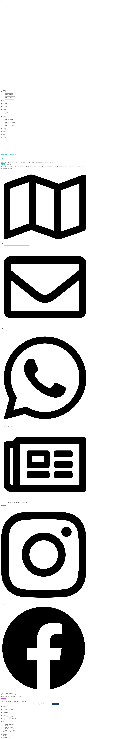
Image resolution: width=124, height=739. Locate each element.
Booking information (46, 704)
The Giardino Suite (9, 125)
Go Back (3, 164)
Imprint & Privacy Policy (34, 704)
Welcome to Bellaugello (8, 731)
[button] (3, 698)
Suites (4, 118)
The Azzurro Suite (9, 121)
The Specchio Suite (10, 122)
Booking (5, 132)
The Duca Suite (9, 119)
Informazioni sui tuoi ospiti (9, 718)
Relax (4, 127)
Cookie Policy (55, 704)
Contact (5, 135)
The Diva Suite (8, 124)
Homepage (8, 164)
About (4, 131)
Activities (5, 129)
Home (4, 116)
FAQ (4, 134)
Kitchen (4, 128)
